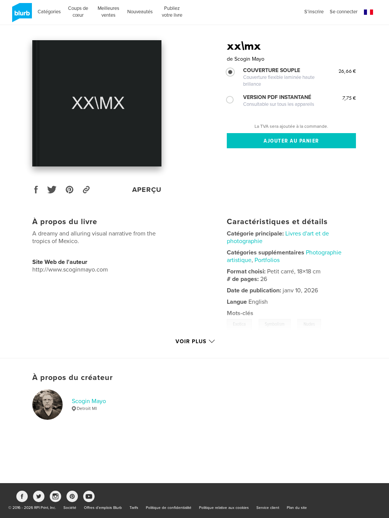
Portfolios (267, 260)
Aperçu (146, 189)
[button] (368, 12)
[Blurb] (21, 15)
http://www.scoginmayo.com (70, 269)
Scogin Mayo (89, 401)
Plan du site (297, 507)
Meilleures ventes (108, 11)
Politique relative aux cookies (224, 507)
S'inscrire (314, 12)
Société (69, 507)
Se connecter (343, 12)
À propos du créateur (72, 377)
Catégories (49, 12)
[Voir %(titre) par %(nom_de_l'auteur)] (96, 103)
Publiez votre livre (172, 11)
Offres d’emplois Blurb (103, 507)
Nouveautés (140, 12)
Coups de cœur (78, 11)
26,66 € (347, 70)
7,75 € (349, 97)
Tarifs (134, 507)
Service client (267, 507)
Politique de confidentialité (168, 507)
